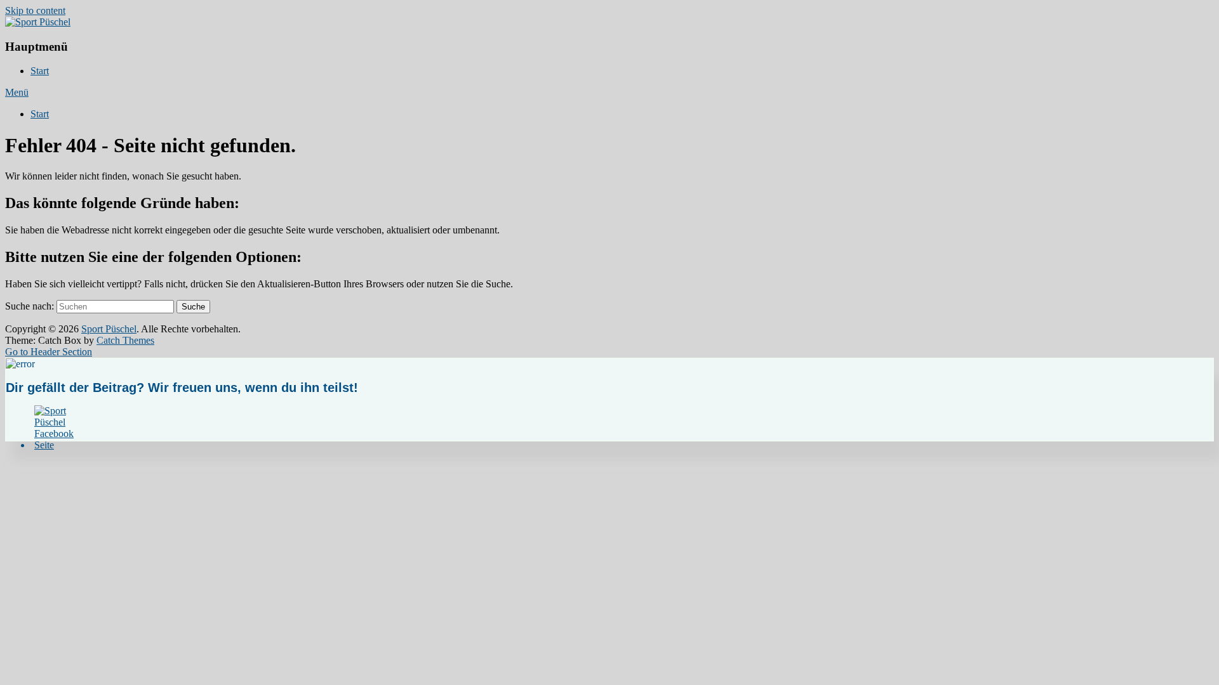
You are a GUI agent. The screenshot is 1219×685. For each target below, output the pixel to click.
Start (39, 70)
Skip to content (35, 10)
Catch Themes (125, 340)
